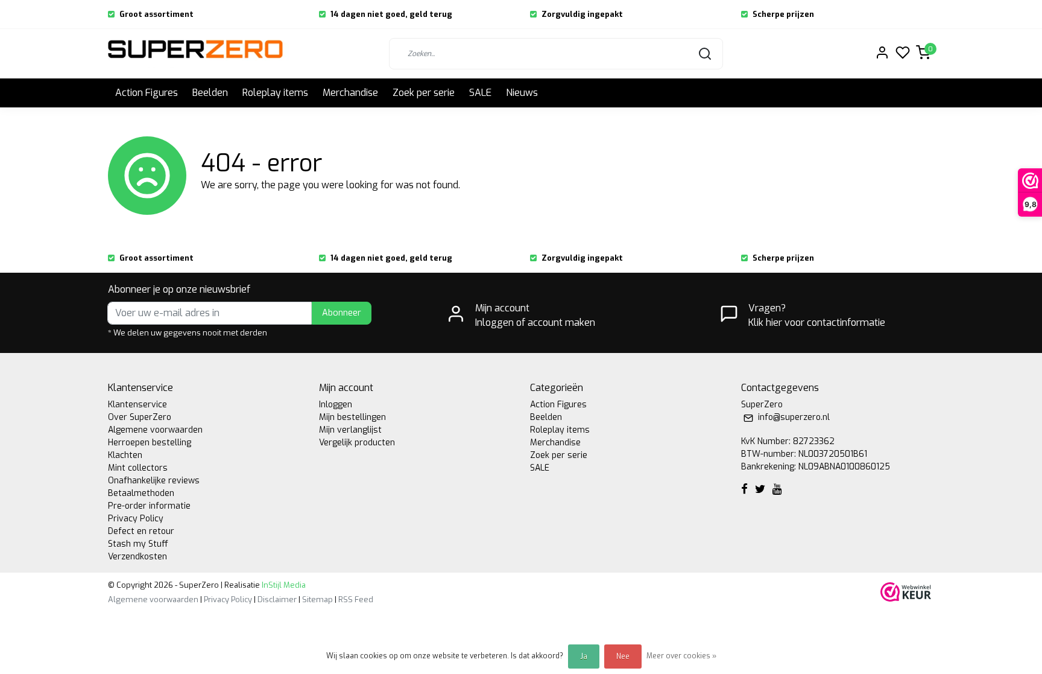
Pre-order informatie (149, 506)
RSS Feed (355, 599)
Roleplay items (275, 92)
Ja (583, 656)
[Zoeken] (704, 54)
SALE (480, 92)
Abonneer (341, 313)
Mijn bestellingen (352, 417)
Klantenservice (137, 404)
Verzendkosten (137, 556)
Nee (623, 656)
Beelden (210, 92)
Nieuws (522, 92)
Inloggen (335, 404)
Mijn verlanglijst (350, 430)
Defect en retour (141, 531)
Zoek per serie (424, 92)
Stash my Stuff (138, 544)
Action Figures (146, 92)
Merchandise (350, 92)
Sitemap (317, 599)
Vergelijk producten (357, 442)
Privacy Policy (135, 518)
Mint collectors (138, 468)
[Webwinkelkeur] (905, 591)
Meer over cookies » (681, 656)
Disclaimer (277, 599)
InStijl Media (283, 585)
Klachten (125, 455)
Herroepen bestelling (149, 442)
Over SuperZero (139, 417)
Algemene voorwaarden (155, 430)
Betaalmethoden (141, 493)
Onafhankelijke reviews (154, 480)
